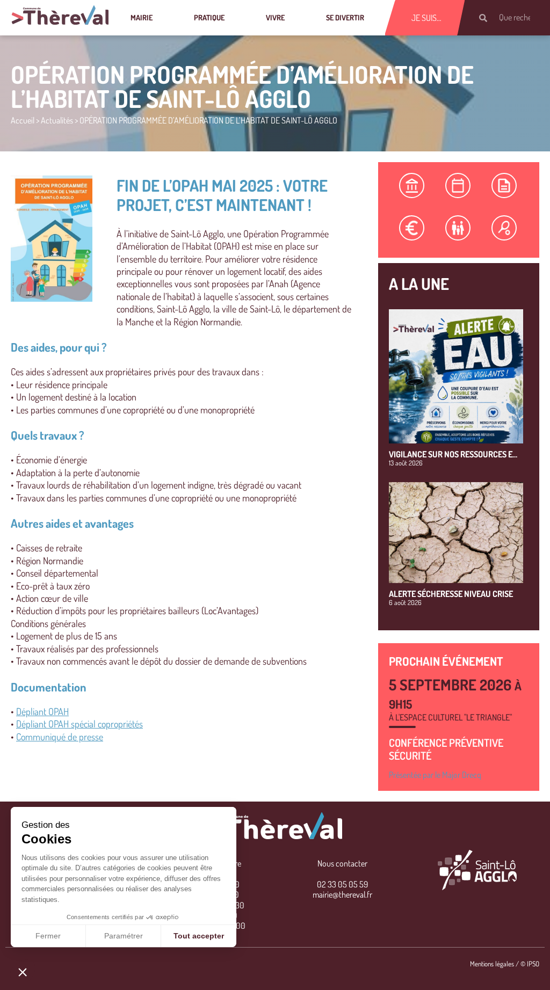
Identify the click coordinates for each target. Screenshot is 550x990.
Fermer (48, 935)
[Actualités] (504, 185)
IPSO (533, 963)
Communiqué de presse (59, 736)
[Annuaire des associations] (504, 228)
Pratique (209, 17)
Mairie (142, 17)
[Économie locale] (412, 228)
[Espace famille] (458, 228)
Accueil (22, 120)
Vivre (275, 17)
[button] (22, 972)
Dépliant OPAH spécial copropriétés (79, 724)
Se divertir (345, 17)
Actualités (57, 120)
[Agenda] (458, 185)
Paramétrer (123, 935)
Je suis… (426, 17)
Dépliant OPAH (42, 711)
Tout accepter (198, 935)
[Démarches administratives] (412, 185)
